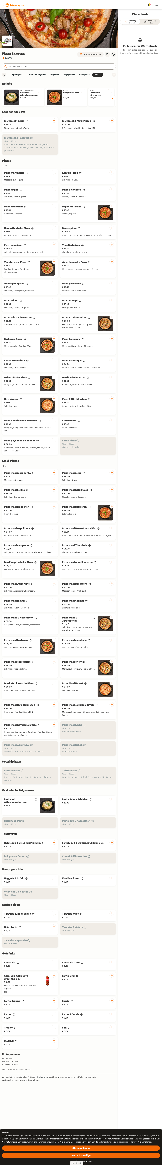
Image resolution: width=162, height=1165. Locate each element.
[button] (13, 5)
